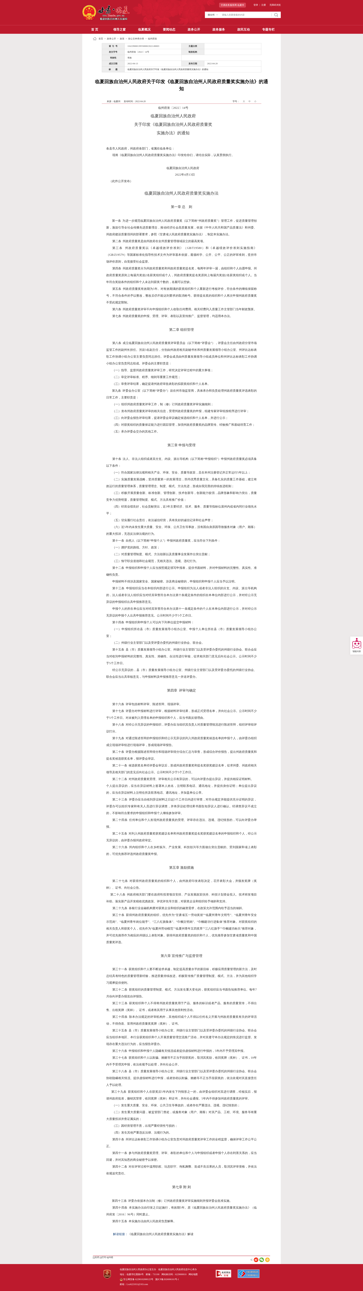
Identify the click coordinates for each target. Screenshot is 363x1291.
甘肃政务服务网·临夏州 (232, 5)
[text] (245, 15)
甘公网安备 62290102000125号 (138, 1279)
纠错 (111, 1257)
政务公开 (194, 29)
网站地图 (193, 1274)
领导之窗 (119, 29)
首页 (101, 38)
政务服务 (219, 29)
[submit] (276, 15)
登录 (256, 5)
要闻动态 (169, 29)
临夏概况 (144, 29)
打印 (104, 1257)
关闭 (97, 1257)
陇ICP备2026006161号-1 (167, 1279)
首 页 (94, 29)
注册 (263, 5)
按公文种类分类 (136, 38)
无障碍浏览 (275, 5)
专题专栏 (268, 29)
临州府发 (152, 38)
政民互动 (243, 29)
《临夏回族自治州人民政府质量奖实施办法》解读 (160, 1234)
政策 (122, 38)
